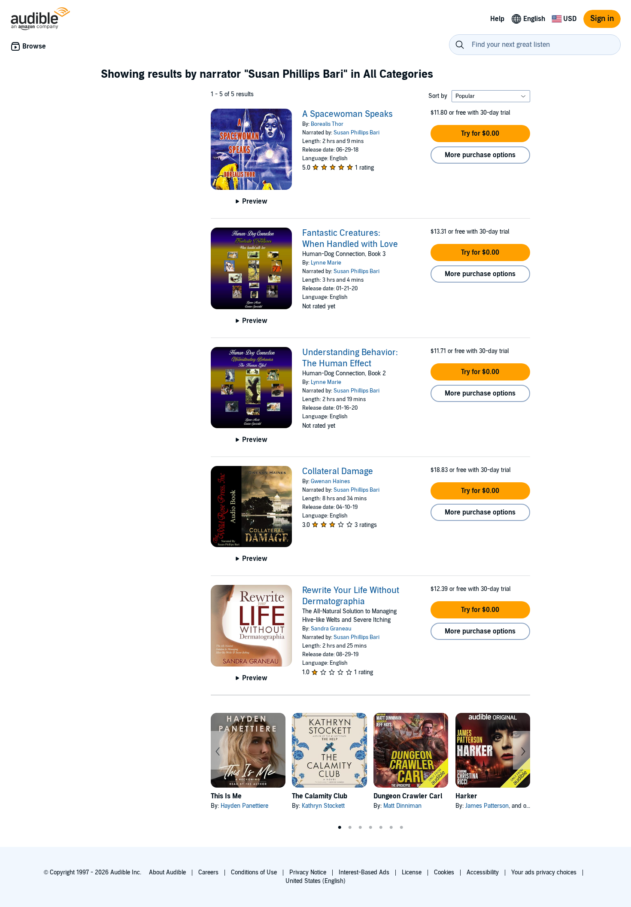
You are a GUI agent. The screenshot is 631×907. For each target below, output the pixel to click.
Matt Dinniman (402, 806)
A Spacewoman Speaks (347, 114)
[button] (480, 133)
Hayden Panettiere (244, 806)
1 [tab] (339, 827)
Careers (208, 872)
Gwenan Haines (330, 481)
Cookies (444, 872)
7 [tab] (401, 827)
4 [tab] (370, 827)
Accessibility (483, 872)
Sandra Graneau (331, 628)
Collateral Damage (337, 471)
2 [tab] (350, 827)
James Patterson (487, 806)
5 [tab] (380, 827)
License (412, 872)
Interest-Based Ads (364, 872)
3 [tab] (360, 827)
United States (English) (315, 881)
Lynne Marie (326, 262)
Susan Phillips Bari (356, 132)
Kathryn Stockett (323, 806)
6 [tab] (391, 827)
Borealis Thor (327, 124)
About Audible (167, 872)
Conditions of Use (254, 872)
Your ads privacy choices (543, 872)
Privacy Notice (307, 872)
